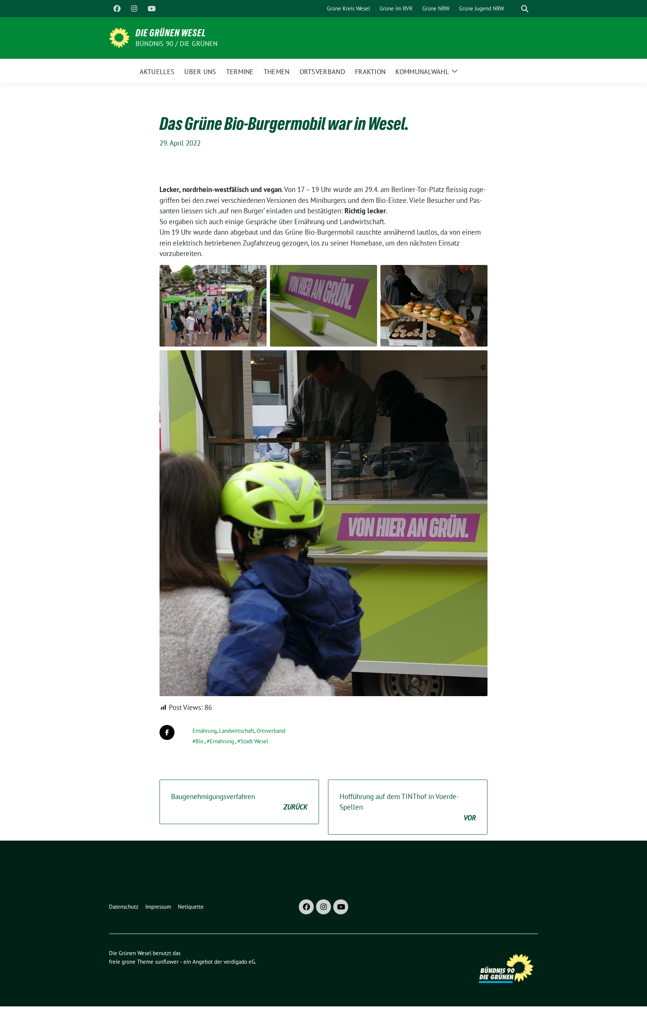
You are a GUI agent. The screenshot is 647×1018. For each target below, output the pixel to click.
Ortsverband (270, 730)
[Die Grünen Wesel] (119, 37)
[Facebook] (116, 8)
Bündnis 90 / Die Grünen (177, 43)
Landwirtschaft (236, 730)
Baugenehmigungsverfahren (239, 802)
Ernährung (204, 730)
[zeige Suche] (524, 8)
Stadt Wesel (254, 741)
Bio (199, 741)
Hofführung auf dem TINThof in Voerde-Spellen (408, 807)
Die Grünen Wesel (171, 33)
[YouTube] (151, 8)
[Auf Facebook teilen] (167, 732)
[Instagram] (134, 8)
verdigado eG (239, 961)
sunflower (167, 961)
